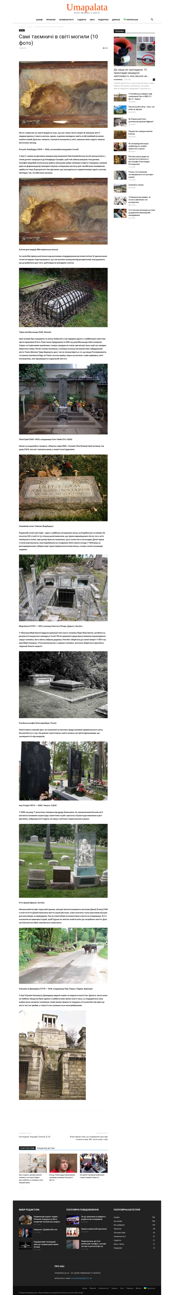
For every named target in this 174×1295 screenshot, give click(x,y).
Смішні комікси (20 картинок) (94, 1229)
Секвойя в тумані (136, 185)
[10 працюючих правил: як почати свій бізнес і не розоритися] (120, 200)
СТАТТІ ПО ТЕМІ (27, 1148)
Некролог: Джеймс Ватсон (45, 1230)
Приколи (51, 19)
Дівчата (116, 19)
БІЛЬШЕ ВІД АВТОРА (46, 1148)
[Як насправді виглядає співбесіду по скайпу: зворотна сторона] (120, 146)
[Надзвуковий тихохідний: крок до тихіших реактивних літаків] (25, 1245)
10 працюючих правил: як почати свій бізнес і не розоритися (140, 199)
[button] (152, 20)
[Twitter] (27, 53)
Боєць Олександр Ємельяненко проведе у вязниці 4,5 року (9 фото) (62, 1177)
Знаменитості (66, 19)
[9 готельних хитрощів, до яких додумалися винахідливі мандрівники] (120, 213)
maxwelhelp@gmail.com (81, 1278)
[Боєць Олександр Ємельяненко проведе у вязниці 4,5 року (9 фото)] (63, 1163)
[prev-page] (20, 1187)
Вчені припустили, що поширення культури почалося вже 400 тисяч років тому (89, 1138)
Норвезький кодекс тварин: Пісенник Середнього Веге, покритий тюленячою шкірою (47, 1219)
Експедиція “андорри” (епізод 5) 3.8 (34, 1137)
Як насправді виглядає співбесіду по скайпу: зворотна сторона (139, 146)
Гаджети (81, 19)
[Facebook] (21, 53)
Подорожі (103, 19)
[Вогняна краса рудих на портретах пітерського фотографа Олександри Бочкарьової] (120, 159)
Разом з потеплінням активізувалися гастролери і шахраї (141, 174)
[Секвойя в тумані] (120, 188)
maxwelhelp (118, 79)
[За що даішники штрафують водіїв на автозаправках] (72, 1219)
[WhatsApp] (39, 53)
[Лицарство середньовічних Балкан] (120, 134)
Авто (92, 19)
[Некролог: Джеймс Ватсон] (25, 1232)
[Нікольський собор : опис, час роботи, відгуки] (120, 109)
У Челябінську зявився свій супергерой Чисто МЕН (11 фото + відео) (140, 96)
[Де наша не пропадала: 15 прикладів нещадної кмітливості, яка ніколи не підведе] (134, 51)
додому (21, 27)
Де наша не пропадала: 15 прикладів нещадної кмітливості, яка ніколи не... (131, 73)
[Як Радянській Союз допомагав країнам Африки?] (120, 122)
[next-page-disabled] (24, 1187)
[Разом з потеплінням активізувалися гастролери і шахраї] (120, 175)
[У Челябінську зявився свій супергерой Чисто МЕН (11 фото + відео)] (120, 97)
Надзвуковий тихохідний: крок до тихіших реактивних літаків (46, 1244)
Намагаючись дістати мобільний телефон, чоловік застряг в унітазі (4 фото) (93, 1243)
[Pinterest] (33, 53)
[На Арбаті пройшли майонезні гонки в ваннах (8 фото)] (94, 1163)
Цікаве (39, 19)
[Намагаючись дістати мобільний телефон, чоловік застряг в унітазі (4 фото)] (72, 1244)
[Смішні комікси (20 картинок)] (72, 1232)
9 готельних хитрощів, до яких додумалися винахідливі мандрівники (142, 212)
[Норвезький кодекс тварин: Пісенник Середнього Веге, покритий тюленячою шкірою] (25, 1219)
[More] (45, 53)
